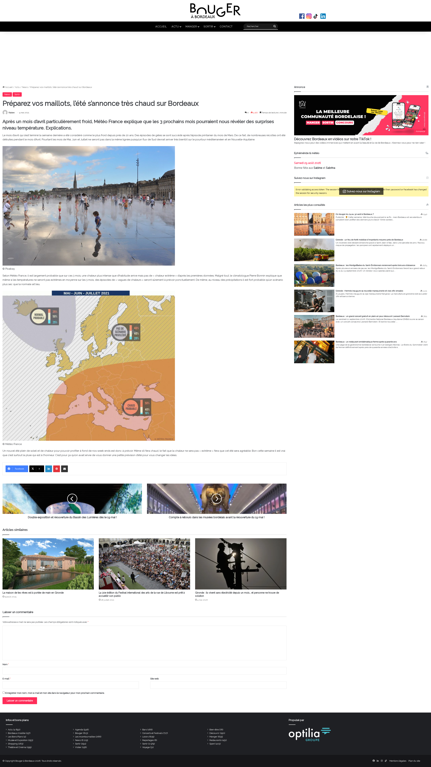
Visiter (78, 747)
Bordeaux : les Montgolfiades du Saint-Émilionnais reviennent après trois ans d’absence (375, 265)
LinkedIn (323, 16)
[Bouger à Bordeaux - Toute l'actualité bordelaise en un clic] (215, 10)
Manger (191, 26)
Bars (144, 729)
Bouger (78, 733)
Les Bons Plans (15, 736)
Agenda (79, 729)
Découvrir (214, 733)
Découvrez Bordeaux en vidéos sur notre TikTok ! (332, 139)
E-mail (6, 678)
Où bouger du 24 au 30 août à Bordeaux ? (355, 214)
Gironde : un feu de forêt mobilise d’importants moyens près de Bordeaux (369, 240)
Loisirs (145, 736)
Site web (154, 678)
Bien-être (214, 729)
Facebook (302, 16)
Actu (175, 26)
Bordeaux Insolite (16, 733)
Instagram (309, 16)
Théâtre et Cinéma (17, 747)
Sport (212, 743)
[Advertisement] (215, 60)
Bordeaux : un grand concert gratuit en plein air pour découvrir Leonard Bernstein (373, 316)
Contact (226, 26)
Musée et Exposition (18, 740)
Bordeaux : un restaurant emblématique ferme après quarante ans (366, 342)
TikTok (316, 16)
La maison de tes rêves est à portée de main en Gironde (33, 592)
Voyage (146, 747)
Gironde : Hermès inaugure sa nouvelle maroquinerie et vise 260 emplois (369, 291)
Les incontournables (85, 736)
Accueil (161, 26)
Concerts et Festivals (152, 733)
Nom (6, 664)
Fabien (12, 112)
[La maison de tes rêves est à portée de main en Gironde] (48, 563)
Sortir (208, 26)
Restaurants (215, 740)
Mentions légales (397, 761)
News (25, 87)
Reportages (148, 740)
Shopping (13, 743)
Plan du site (414, 761)
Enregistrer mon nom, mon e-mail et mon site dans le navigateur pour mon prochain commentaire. (55, 693)
